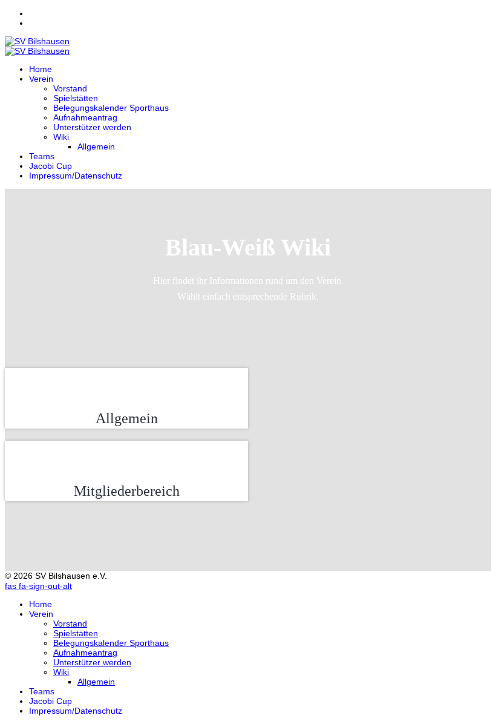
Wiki (61, 137)
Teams (41, 156)
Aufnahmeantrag (85, 117)
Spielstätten (75, 98)
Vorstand (70, 88)
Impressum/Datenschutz (75, 175)
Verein (41, 79)
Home (40, 69)
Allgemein (96, 146)
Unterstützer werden (92, 127)
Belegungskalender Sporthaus (111, 108)
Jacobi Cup (50, 166)
